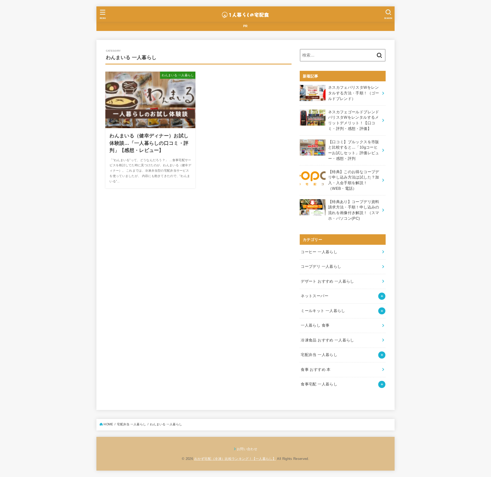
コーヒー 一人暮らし (319, 252)
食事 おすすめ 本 (315, 370)
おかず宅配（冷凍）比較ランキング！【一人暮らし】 (235, 459)
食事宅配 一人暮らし (319, 384)
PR (245, 26)
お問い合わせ (247, 449)
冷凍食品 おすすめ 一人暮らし (327, 340)
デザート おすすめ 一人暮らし (327, 281)
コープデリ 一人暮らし (321, 266)
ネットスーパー (314, 296)
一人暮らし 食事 (315, 325)
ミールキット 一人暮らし (323, 311)
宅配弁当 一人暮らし (319, 355)
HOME (108, 424)
